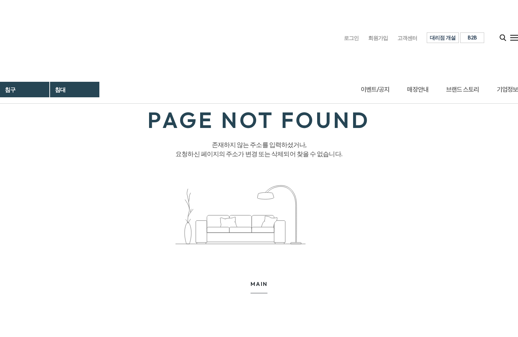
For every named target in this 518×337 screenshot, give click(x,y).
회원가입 (378, 38)
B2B (472, 37)
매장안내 (417, 89)
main (259, 283)
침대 (60, 89)
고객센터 (407, 38)
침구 (10, 89)
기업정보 (507, 89)
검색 (503, 38)
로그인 (351, 38)
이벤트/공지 (375, 89)
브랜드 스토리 (462, 89)
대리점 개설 (443, 37)
